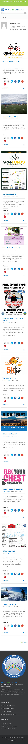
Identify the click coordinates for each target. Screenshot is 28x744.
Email (15, 35)
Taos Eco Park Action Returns (10, 117)
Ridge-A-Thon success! (9, 551)
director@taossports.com (10, 726)
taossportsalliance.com (9, 728)
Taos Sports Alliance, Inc (14, 737)
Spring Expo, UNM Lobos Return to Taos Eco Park (13, 319)
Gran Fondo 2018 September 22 (11, 62)
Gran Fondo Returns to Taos (10, 194)
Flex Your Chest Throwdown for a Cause (13, 489)
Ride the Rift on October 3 (10, 434)
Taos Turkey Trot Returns (9, 378)
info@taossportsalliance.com (19, 1)
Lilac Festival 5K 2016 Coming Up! (12, 248)
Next (25, 642)
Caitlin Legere (7, 63)
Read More (5, 87)
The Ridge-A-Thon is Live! (9, 604)
